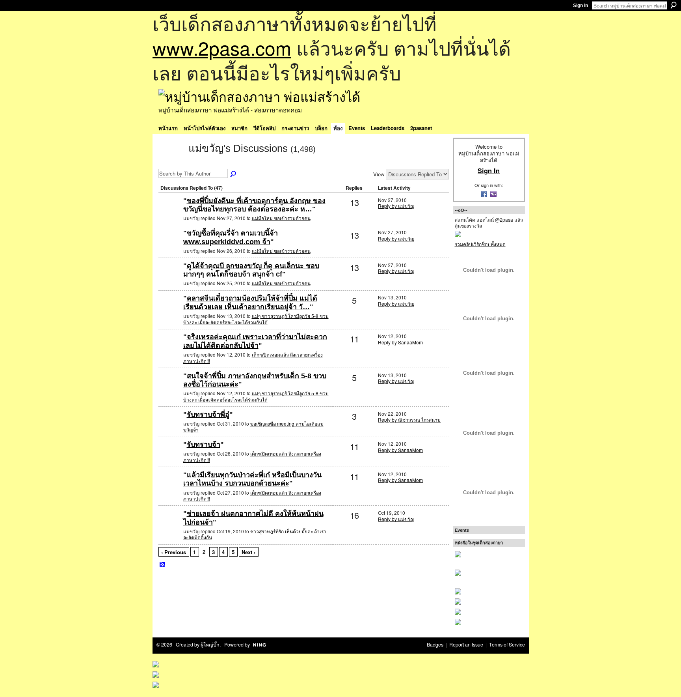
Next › (248, 552)
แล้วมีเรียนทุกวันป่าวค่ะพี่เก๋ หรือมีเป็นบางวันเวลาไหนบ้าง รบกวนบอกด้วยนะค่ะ (252, 479)
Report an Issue (466, 644)
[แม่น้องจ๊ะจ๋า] (169, 213)
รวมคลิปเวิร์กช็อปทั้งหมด (480, 244)
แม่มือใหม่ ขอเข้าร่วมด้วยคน (281, 218)
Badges (435, 644)
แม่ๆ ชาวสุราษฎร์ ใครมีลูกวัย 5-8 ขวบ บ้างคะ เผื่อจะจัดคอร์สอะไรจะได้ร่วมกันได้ (256, 318)
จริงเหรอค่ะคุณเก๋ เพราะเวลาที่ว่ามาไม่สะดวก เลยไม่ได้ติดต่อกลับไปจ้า (255, 341)
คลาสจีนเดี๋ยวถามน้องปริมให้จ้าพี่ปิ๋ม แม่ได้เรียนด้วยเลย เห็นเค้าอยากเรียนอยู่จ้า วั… (250, 302)
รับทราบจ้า (203, 444)
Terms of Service (507, 644)
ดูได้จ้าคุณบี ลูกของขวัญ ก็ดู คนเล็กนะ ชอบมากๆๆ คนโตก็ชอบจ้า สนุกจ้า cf (251, 270)
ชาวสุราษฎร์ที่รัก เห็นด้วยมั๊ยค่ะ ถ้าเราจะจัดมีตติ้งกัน (254, 534)
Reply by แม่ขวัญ (396, 205)
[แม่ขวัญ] (171, 162)
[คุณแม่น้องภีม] (169, 349)
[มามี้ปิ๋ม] (169, 311)
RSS (162, 564)
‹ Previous (173, 552)
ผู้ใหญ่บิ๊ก (210, 644)
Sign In (580, 5)
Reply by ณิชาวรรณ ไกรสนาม (409, 419)
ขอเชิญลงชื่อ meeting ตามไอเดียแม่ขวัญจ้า (253, 426)
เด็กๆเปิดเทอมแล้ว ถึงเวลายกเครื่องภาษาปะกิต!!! (253, 357)
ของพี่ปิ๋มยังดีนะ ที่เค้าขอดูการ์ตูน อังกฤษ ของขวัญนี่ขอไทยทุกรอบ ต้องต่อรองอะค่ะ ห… (254, 205)
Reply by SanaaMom (400, 342)
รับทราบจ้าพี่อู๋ (208, 415)
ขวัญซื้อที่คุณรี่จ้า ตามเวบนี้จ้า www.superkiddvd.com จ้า (230, 237)
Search (673, 5)
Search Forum (233, 174)
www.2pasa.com (222, 47)
